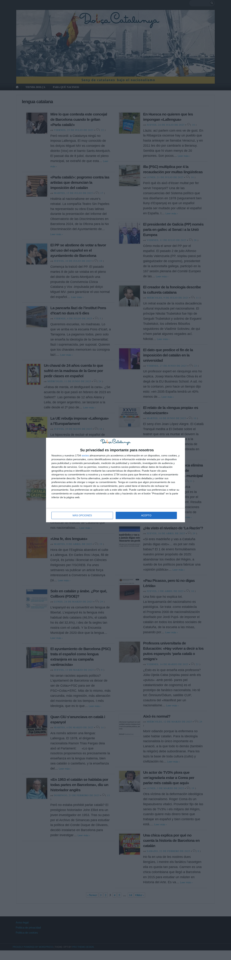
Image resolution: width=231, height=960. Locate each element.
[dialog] (115, 480)
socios (85, 455)
